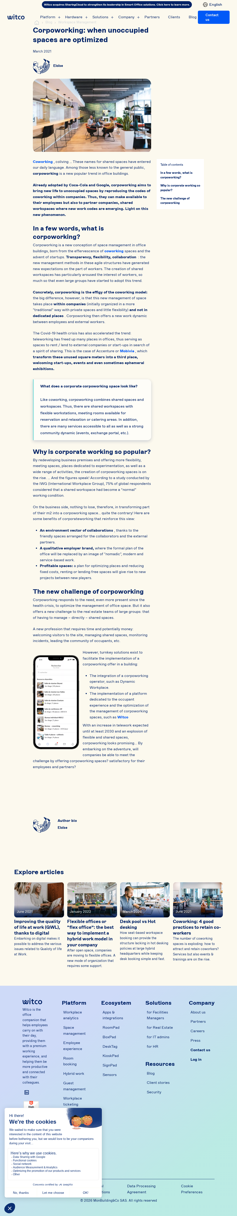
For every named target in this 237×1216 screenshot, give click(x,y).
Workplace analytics (72, 1015)
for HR (152, 1046)
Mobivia (127, 351)
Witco (122, 717)
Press (195, 1040)
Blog (192, 17)
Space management (74, 1030)
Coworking (43, 161)
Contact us (212, 17)
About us (198, 1012)
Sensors (110, 1075)
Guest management (74, 1086)
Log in (196, 1059)
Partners (152, 17)
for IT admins (158, 1037)
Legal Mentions (102, 1189)
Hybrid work (73, 1073)
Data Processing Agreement (141, 1189)
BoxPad (109, 1037)
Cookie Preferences (192, 1189)
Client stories (158, 1082)
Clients (174, 17)
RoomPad (111, 1027)
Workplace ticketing (72, 1101)
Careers (197, 1031)
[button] (211, 4)
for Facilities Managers (157, 1015)
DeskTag (110, 1046)
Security (154, 1092)
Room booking (70, 1061)
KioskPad (111, 1056)
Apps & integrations (113, 1015)
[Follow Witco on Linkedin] (26, 1092)
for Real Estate (160, 1027)
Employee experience (72, 1046)
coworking (114, 251)
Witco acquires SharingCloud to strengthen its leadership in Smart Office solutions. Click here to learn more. (117, 4)
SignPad (110, 1065)
